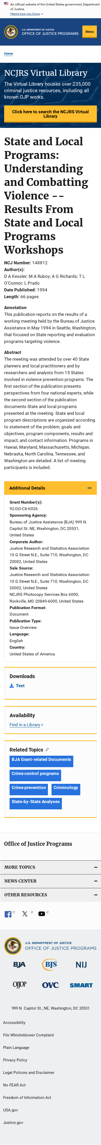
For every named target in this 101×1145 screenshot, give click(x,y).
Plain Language (16, 1047)
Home (8, 53)
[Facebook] (10, 915)
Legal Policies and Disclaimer (28, 1072)
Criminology (66, 787)
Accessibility (14, 1022)
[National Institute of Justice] (81, 969)
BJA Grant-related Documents (41, 759)
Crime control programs (35, 773)
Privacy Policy (15, 1060)
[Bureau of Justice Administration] (19, 969)
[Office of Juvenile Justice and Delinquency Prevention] (19, 989)
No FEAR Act (14, 1085)
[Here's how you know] (50, 9)
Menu (89, 32)
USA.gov (10, 1110)
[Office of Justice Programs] (11, 32)
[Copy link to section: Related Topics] (46, 749)
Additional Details (27, 488)
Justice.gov (13, 1122)
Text (20, 685)
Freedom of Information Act (27, 1097)
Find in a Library (25, 724)
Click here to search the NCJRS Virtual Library (50, 114)
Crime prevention (29, 787)
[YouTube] (43, 915)
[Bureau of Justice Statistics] (50, 972)
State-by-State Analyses (36, 801)
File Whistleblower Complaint (28, 1035)
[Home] (50, 32)
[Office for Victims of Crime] (50, 989)
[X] (27, 915)
